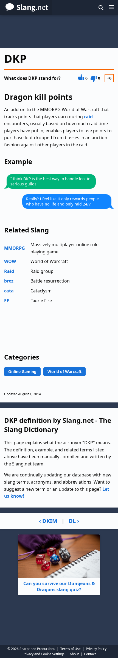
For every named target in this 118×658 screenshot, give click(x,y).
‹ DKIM (48, 521)
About (74, 654)
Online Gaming (22, 371)
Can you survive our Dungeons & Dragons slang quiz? (59, 586)
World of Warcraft (64, 371)
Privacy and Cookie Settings (43, 654)
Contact (90, 654)
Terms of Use (70, 648)
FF (6, 301)
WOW (10, 261)
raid (88, 117)
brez (8, 281)
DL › (74, 521)
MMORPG (14, 248)
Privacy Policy (96, 648)
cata (9, 291)
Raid (9, 271)
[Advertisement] (59, 31)
